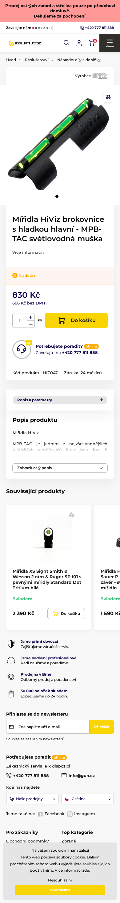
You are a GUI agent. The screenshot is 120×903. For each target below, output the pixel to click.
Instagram (84, 813)
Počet (20, 320)
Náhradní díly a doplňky (79, 59)
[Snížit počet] (30, 324)
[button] (67, 43)
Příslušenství (36, 59)
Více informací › (28, 252)
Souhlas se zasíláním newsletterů (35, 739)
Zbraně (69, 840)
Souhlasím (60, 890)
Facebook (54, 813)
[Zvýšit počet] (30, 317)
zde (85, 870)
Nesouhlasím (60, 880)
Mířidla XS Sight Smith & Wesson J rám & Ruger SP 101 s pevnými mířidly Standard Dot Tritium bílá (47, 579)
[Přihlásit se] (79, 43)
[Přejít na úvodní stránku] (24, 43)
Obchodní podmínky (27, 840)
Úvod (11, 59)
